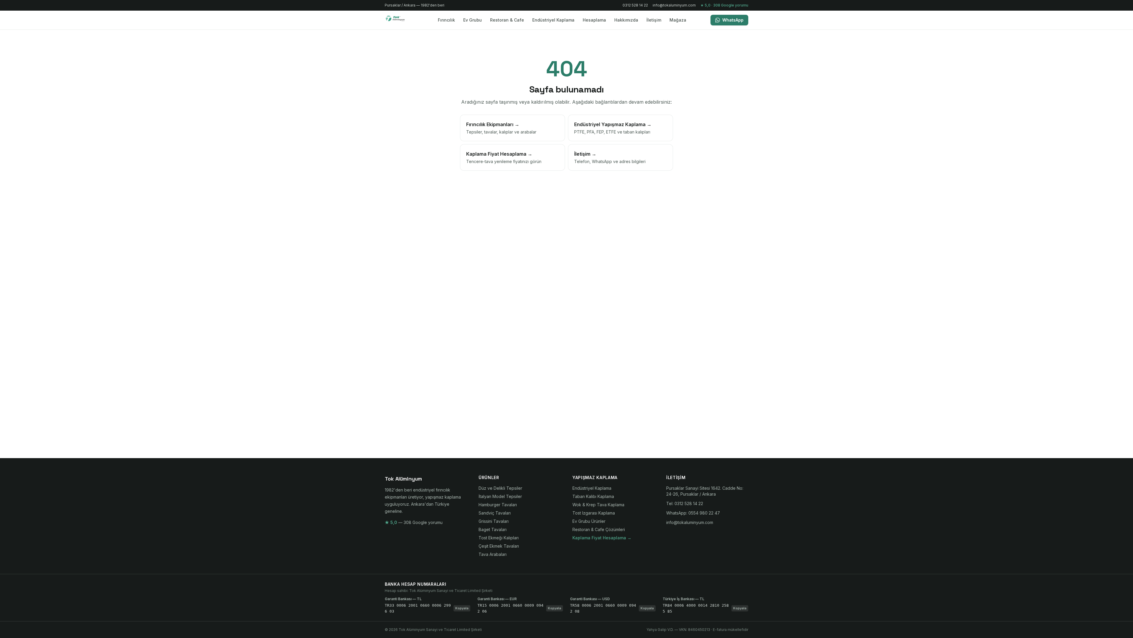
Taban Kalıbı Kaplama (593, 496)
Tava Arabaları (493, 554)
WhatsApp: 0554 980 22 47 (693, 512)
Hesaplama (594, 19)
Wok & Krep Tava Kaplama (598, 504)
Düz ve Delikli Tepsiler (500, 488)
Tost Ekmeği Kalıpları (499, 537)
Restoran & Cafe (507, 19)
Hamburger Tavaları (498, 504)
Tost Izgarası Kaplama (593, 512)
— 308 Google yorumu (414, 522)
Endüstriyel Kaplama (553, 19)
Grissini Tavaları (494, 521)
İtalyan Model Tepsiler (500, 496)
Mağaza (677, 19)
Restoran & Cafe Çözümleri (598, 529)
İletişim (653, 19)
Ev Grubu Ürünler (588, 521)
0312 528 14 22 (635, 5)
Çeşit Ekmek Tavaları (499, 546)
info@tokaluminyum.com (674, 5)
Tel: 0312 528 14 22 (684, 503)
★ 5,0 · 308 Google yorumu (724, 5)
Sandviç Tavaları (495, 512)
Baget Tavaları (493, 529)
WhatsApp (733, 19)
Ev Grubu (472, 19)
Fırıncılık (446, 19)
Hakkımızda (626, 19)
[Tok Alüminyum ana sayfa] (399, 20)
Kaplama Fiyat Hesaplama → (601, 537)
